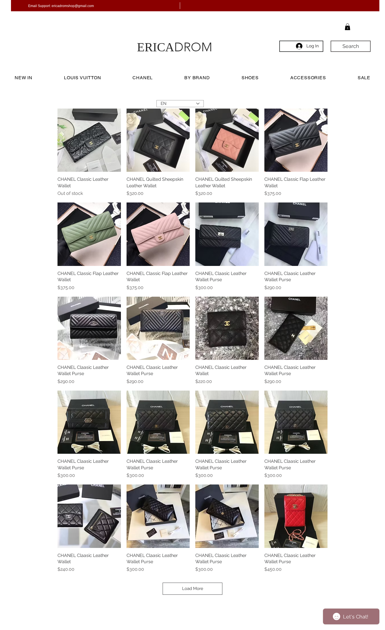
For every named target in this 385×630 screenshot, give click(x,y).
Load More (192, 588)
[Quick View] (89, 140)
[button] (347, 26)
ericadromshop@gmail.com (73, 6)
